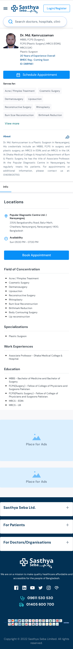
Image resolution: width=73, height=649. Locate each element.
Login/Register (57, 8)
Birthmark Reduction (20, 308)
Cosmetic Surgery (19, 282)
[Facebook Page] (16, 587)
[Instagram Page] (48, 587)
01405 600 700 (40, 604)
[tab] (5, 187)
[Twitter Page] (40, 587)
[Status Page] (56, 587)
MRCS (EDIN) (53, 43)
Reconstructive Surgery (22, 295)
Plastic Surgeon (18, 336)
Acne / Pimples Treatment (24, 278)
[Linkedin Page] (24, 587)
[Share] (67, 137)
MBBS (23, 39)
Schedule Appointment (40, 75)
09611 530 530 (40, 597)
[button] (5, 8)
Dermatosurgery (18, 287)
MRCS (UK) (26, 47)
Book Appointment (36, 255)
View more (12, 123)
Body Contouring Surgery (23, 312)
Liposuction (15, 291)
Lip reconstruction (19, 316)
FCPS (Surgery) (35, 39)
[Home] (25, 9)
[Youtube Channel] (32, 587)
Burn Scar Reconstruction (23, 304)
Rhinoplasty (16, 299)
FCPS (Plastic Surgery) (32, 43)
